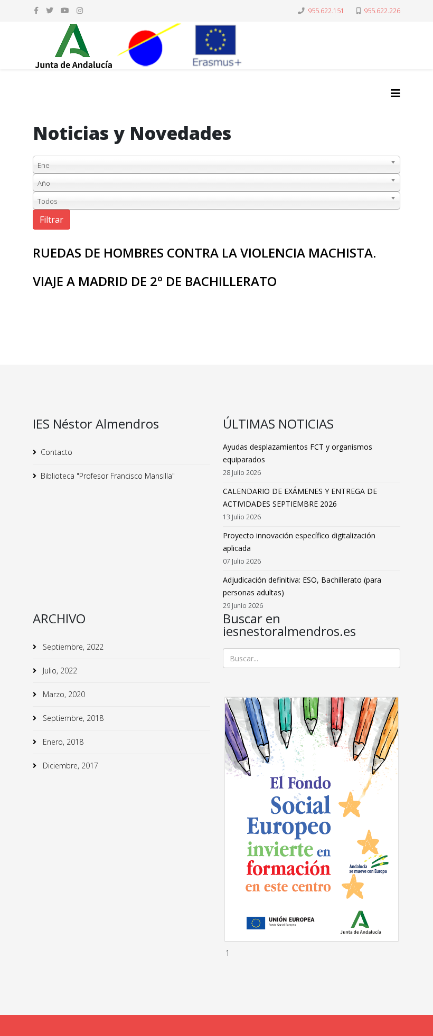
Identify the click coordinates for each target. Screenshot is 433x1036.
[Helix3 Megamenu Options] (395, 93)
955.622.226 (382, 10)
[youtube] (65, 10)
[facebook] (36, 10)
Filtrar (51, 219)
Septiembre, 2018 (72, 718)
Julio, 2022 (59, 671)
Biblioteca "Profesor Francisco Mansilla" (108, 476)
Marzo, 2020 (63, 694)
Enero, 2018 (62, 742)
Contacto (56, 452)
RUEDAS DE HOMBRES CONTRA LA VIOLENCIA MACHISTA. (204, 252)
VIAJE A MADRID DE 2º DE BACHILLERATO (155, 281)
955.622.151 (326, 10)
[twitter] (49, 10)
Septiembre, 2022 (72, 647)
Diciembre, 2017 (69, 766)
